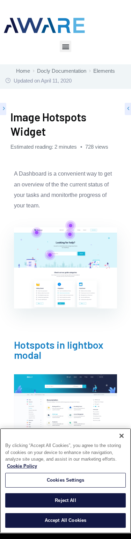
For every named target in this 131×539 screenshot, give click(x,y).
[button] (65, 46)
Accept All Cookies (65, 520)
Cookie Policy (22, 466)
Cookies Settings (65, 480)
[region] (65, 480)
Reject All (65, 500)
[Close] (121, 436)
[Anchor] (112, 350)
